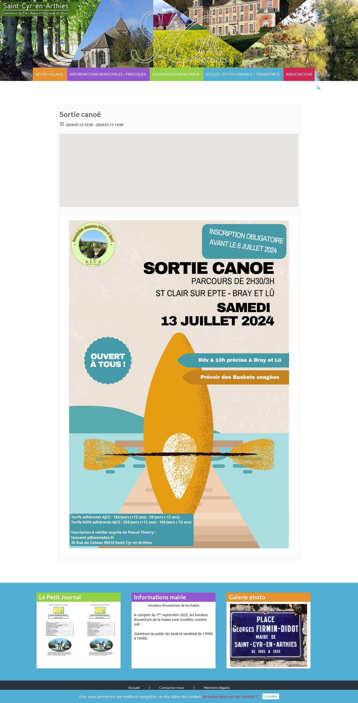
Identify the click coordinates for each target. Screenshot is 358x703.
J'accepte (270, 696)
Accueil (134, 687)
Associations (299, 74)
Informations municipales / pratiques (108, 74)
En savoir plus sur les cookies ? (230, 696)
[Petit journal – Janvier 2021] (58, 629)
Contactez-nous (171, 687)
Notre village (49, 74)
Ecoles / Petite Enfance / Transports (243, 74)
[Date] (62, 123)
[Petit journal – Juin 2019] (99, 629)
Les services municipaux (175, 74)
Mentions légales (217, 687)
